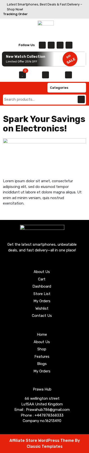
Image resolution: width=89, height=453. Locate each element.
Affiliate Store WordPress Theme (42, 440)
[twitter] (51, 45)
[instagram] (60, 45)
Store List (41, 294)
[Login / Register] (68, 74)
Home (42, 334)
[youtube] (69, 45)
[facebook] (42, 45)
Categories (59, 88)
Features (41, 356)
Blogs (42, 364)
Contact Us (42, 315)
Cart (41, 279)
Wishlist (41, 308)
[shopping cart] (45, 74)
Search (81, 99)
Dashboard (41, 286)
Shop (41, 349)
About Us (42, 272)
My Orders (41, 301)
